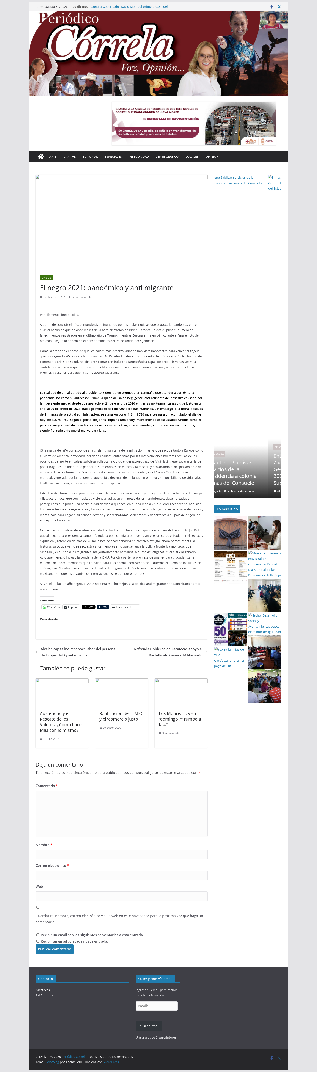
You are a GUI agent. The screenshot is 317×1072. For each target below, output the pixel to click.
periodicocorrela (81, 297)
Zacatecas (43, 990)
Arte (53, 156)
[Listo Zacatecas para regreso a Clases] (264, 533)
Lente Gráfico (167, 156)
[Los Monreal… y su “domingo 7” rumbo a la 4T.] (181, 681)
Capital (70, 156)
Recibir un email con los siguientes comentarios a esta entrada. (92, 935)
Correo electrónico (52, 865)
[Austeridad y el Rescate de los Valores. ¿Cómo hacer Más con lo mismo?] (62, 681)
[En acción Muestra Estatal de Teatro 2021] (230, 567)
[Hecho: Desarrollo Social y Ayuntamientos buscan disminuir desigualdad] (264, 623)
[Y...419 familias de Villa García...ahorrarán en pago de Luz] (230, 658)
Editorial (90, 156)
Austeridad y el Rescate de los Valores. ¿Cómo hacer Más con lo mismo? (61, 721)
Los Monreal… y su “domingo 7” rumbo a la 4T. (180, 718)
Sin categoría (229, 447)
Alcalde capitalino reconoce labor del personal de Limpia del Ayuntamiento (78, 652)
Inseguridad (139, 156)
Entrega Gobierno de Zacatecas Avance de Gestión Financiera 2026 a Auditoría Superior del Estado (125, 5)
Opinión (212, 156)
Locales (192, 156)
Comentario (47, 785)
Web (39, 886)
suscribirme (148, 1026)
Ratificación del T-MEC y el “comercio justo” (121, 716)
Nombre (44, 844)
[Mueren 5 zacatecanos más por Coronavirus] (230, 533)
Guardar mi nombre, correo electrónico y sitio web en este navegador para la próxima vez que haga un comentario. (119, 918)
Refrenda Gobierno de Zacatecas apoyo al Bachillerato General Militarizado (168, 652)
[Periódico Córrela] (41, 156)
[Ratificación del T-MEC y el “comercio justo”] (121, 681)
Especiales (113, 156)
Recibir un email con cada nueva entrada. (74, 941)
